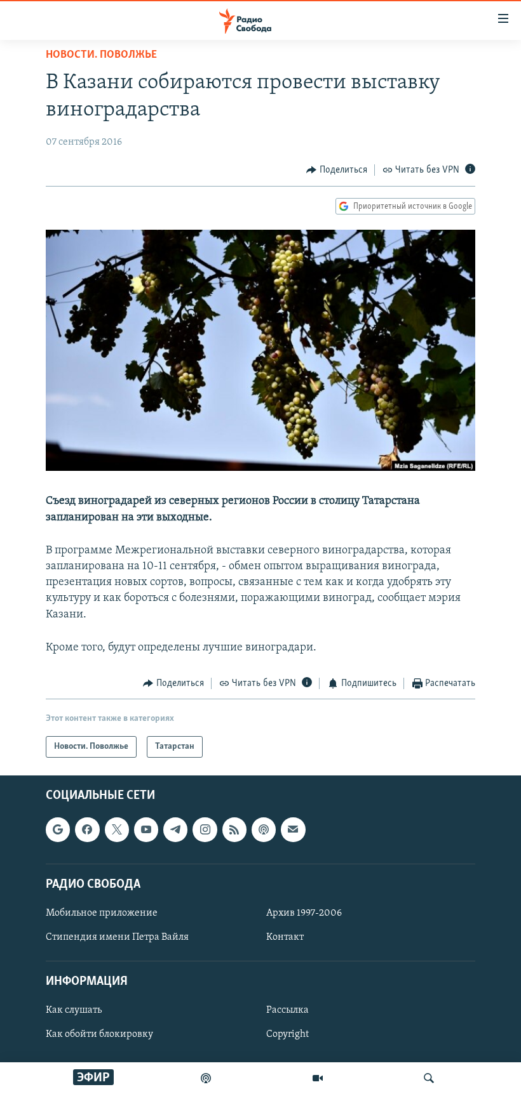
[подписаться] (293, 830)
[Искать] (429, 1078)
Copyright (287, 1035)
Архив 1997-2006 (304, 913)
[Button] (336, 170)
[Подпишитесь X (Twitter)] (117, 830)
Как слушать (74, 1011)
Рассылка (287, 1011)
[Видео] (318, 1078)
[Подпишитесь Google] (58, 830)
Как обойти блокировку (99, 1035)
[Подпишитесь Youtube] (146, 830)
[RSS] (234, 830)
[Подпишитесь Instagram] (205, 830)
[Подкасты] (264, 830)
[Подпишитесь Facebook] (87, 830)
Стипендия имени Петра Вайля (117, 937)
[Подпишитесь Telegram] (175, 830)
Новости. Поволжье (101, 55)
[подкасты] (206, 1078)
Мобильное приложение (102, 913)
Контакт (285, 937)
